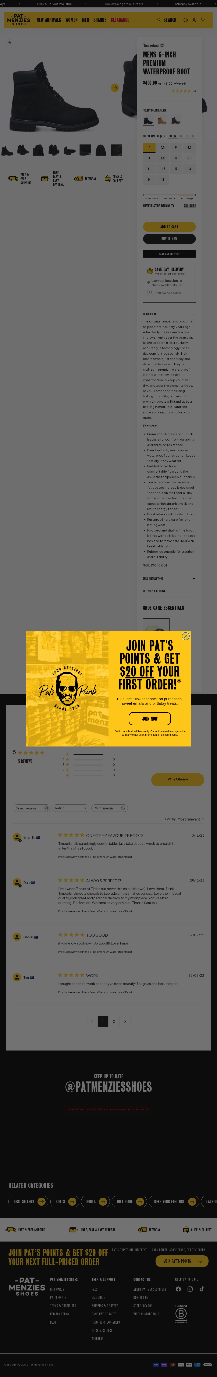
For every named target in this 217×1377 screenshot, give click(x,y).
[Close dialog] (185, 636)
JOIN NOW (150, 719)
